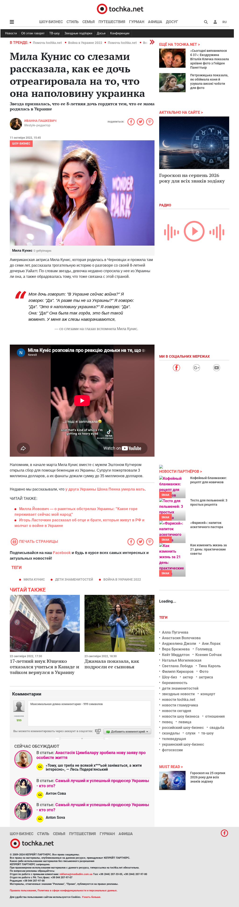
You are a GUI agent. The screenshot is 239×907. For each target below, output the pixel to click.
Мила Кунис (34, 579)
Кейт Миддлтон (176, 655)
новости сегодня (176, 711)
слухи (190, 733)
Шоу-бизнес (51, 22)
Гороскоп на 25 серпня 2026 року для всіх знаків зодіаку (207, 777)
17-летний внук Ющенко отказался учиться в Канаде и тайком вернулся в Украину (44, 666)
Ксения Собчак (208, 655)
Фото (203, 671)
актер (188, 677)
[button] (215, 22)
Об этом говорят (33, 33)
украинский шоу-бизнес (183, 744)
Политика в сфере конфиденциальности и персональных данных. (77, 890)
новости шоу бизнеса (180, 716)
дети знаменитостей (74, 579)
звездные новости (178, 694)
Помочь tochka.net (48, 43)
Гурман (136, 22)
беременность (174, 683)
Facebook (62, 553)
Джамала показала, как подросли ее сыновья (111, 664)
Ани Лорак (211, 643)
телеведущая (174, 739)
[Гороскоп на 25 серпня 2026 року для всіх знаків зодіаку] (172, 780)
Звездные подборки (78, 33)
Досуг (172, 22)
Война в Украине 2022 (85, 43)
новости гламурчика (180, 705)
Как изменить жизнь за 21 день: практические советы (208, 549)
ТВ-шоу (54, 33)
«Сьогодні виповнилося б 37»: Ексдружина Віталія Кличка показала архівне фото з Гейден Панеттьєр (209, 59)
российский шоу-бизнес (183, 727)
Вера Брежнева (176, 649)
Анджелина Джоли (179, 643)
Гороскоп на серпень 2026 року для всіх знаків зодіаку (192, 178)
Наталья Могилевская (181, 660)
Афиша (155, 22)
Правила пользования (23, 890)
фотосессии (172, 750)
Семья (88, 22)
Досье (101, 33)
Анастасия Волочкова (181, 638)
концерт (207, 694)
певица (185, 722)
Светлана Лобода (177, 666)
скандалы (171, 733)
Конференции (119, 33)
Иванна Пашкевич (40, 121)
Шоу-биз (169, 677)
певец (167, 722)
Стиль (73, 22)
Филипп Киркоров (177, 671)
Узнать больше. (91, 897)
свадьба (217, 727)
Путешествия (111, 22)
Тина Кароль (210, 666)
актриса (206, 677)
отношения (215, 716)
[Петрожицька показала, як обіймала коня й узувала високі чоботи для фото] (172, 82)
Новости (11, 33)
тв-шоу (207, 733)
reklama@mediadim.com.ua (76, 874)
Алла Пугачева (175, 632)
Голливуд (204, 649)
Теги (164, 617)
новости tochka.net (178, 699)
